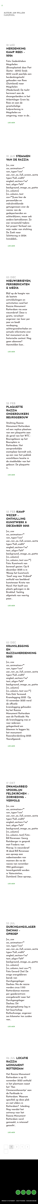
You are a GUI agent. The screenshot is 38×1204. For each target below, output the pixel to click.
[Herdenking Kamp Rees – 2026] (19, 29)
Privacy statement (9, 1201)
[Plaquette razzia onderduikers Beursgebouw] (19, 382)
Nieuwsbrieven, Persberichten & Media (18, 284)
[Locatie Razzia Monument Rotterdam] (19, 1046)
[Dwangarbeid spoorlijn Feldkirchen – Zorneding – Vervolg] (19, 768)
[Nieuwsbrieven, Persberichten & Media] (19, 265)
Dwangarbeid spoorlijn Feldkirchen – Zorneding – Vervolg (17, 793)
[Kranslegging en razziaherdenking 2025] (19, 628)
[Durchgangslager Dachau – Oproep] (19, 907)
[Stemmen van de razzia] (19, 143)
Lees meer (11, 122)
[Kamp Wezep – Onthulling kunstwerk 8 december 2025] (19, 497)
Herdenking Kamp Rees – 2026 (16, 52)
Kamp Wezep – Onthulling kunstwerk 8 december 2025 (17, 519)
